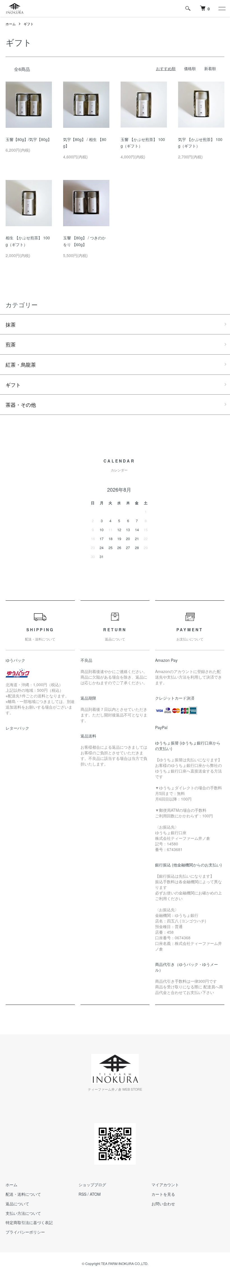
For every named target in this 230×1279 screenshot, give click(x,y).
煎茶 (11, 344)
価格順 (190, 68)
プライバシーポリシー (25, 1232)
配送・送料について (23, 1194)
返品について (17, 1203)
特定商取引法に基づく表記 (29, 1222)
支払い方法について (23, 1213)
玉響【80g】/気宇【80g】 (29, 139)
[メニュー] (221, 8)
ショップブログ (92, 1184)
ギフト (29, 23)
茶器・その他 (21, 404)
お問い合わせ (163, 1203)
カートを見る (163, 1194)
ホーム (11, 23)
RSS (82, 1194)
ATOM (95, 1194)
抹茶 (11, 324)
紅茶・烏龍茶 (21, 364)
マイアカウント (165, 1184)
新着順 (210, 68)
